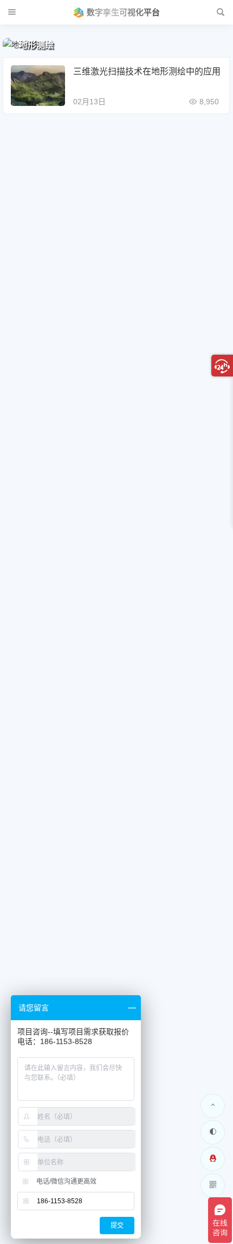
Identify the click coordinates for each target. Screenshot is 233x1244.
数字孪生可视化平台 (123, 12)
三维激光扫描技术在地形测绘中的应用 (147, 71)
